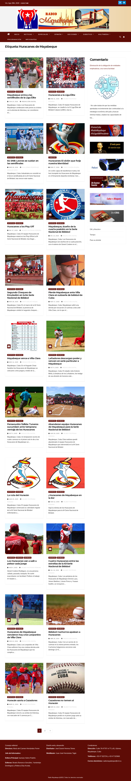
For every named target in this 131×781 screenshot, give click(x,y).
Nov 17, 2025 (54, 301)
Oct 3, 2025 (13, 433)
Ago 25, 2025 (13, 499)
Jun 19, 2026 (13, 101)
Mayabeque (19, 91)
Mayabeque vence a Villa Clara (23, 358)
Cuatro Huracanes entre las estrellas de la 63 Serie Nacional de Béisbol (63, 564)
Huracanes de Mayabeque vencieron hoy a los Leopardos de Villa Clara (24, 635)
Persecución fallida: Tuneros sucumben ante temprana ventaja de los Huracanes (22, 427)
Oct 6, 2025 (54, 367)
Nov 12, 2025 (13, 362)
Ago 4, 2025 (13, 567)
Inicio (16, 34)
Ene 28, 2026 (13, 167)
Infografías (31, 39)
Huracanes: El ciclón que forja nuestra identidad (64, 162)
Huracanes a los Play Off (20, 226)
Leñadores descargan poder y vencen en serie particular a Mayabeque (64, 361)
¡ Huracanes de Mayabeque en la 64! (65, 496)
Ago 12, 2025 (54, 502)
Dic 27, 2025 (13, 230)
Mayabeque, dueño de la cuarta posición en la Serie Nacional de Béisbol (62, 229)
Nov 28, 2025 (13, 301)
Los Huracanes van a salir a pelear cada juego (22, 562)
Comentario (52, 157)
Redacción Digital (29, 101)
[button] (120, 37)
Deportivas (11, 91)
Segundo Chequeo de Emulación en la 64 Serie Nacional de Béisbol (20, 295)
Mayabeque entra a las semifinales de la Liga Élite (21, 96)
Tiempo (92, 235)
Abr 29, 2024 (54, 638)
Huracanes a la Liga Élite (61, 95)
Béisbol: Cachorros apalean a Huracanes (64, 633)
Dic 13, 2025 (54, 236)
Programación (14, 39)
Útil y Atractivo (95, 229)
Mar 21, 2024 (13, 704)
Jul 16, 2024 (54, 570)
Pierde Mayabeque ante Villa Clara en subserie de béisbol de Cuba (65, 295)
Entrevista (19, 557)
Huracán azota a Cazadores (22, 700)
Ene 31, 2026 (54, 99)
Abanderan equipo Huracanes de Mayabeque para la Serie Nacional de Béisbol (65, 427)
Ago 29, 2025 (54, 433)
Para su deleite (95, 240)
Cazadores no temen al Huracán (61, 701)
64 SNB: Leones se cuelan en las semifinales (22, 162)
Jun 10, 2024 (13, 641)
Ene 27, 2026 (54, 167)
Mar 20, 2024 (55, 707)
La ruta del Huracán (18, 495)
